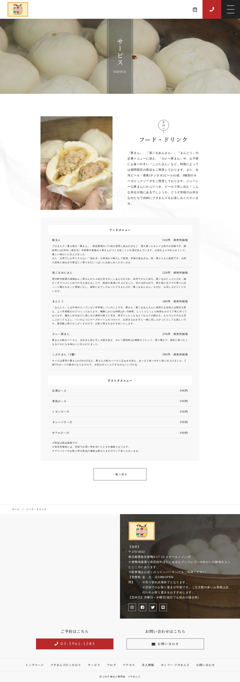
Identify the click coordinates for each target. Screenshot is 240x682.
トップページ (34, 665)
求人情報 (148, 665)
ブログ (111, 665)
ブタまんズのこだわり (65, 665)
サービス (94, 665)
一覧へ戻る (120, 474)
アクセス (129, 665)
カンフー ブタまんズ (175, 665)
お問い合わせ (168, 644)
